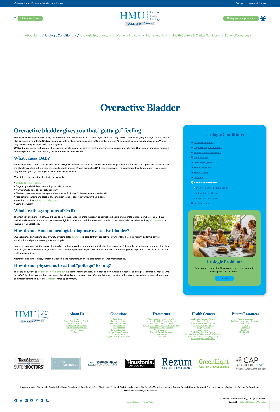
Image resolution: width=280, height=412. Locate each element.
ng (265, 402)
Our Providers (77, 330)
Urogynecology (161, 330)
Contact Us (245, 328)
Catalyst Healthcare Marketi (252, 402)
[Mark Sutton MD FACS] (23, 68)
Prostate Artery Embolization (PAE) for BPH (161, 326)
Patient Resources (245, 319)
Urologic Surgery (161, 334)
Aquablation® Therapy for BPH (161, 319)
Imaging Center (203, 328)
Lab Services (203, 330)
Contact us (51, 279)
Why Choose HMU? (76, 323)
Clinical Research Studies (77, 328)
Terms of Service (133, 402)
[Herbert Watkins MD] (163, 68)
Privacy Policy (148, 402)
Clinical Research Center (203, 326)
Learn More (224, 278)
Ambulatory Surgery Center (203, 319)
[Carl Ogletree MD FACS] (163, 13)
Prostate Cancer (119, 334)
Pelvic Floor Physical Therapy (161, 323)
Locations (245, 330)
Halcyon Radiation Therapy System (161, 321)
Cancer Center (203, 321)
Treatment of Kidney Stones (161, 328)
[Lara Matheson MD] (23, 13)
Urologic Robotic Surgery (161, 332)
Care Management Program (203, 323)
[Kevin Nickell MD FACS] (117, 13)
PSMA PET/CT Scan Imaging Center (203, 337)
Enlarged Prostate (118, 321)
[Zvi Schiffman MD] (257, 13)
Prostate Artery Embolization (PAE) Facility (203, 334)
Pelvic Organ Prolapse (118, 332)
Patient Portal (245, 323)
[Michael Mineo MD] (70, 13)
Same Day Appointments (76, 326)
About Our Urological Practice (77, 321)
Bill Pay (245, 326)
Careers (76, 332)
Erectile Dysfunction (119, 323)
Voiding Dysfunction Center (203, 339)
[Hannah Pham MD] (210, 13)
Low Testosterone (118, 330)
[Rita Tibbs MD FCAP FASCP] (70, 68)
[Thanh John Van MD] (117, 68)
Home (76, 319)
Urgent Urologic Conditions (119, 337)
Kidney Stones (119, 328)
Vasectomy (161, 337)
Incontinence (119, 319)
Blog (245, 334)
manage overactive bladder (51, 272)
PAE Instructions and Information (245, 321)
